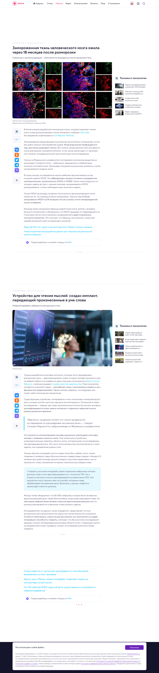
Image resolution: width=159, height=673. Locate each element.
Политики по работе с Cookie (26, 663)
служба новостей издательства (66, 384)
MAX (69, 242)
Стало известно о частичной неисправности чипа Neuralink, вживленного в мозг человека (56, 572)
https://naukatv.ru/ (133, 654)
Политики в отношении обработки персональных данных (117, 661)
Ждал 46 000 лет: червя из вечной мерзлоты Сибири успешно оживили (58, 227)
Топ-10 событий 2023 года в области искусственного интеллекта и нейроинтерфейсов (60, 589)
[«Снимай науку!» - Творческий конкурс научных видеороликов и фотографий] (131, 3)
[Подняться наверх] (16, 180)
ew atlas (85, 132)
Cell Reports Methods (64, 135)
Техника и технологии (35, 43)
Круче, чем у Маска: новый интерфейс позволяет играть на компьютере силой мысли (56, 580)
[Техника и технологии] (16, 131)
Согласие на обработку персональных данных (98, 663)
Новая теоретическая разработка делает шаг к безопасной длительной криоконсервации (58, 233)
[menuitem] (50, 3)
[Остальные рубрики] (16, 139)
